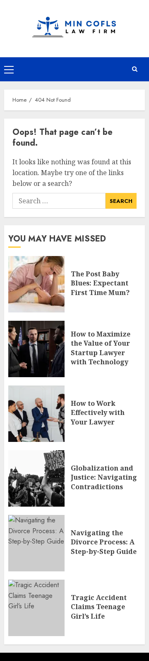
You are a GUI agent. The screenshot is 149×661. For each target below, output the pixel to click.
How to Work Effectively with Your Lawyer (98, 413)
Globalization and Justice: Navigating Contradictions (104, 477)
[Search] (134, 69)
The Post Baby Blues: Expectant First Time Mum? (100, 283)
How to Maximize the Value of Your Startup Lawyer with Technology (100, 347)
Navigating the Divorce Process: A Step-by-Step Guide (104, 542)
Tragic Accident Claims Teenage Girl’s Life (99, 607)
